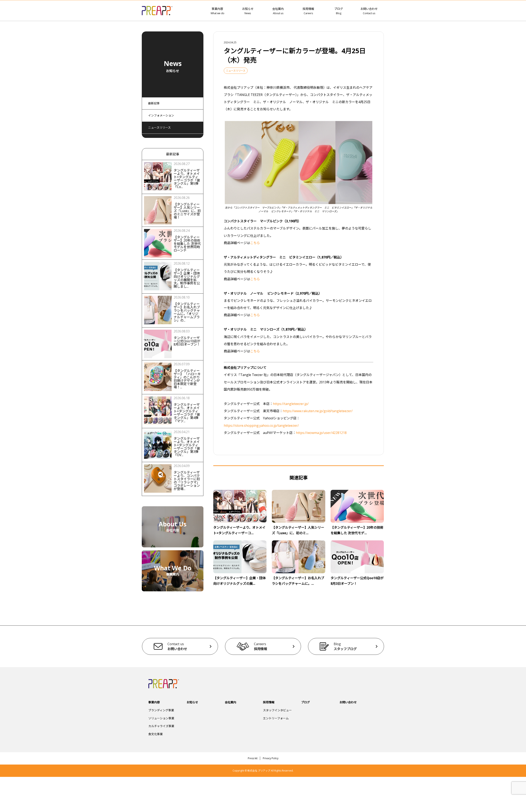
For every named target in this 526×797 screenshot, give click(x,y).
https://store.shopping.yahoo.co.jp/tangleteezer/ (261, 425)
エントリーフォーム (276, 718)
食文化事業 (155, 734)
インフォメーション (161, 115)
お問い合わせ (369, 11)
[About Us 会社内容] (172, 544)
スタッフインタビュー (277, 710)
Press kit (252, 758)
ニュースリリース (159, 127)
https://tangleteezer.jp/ (291, 403)
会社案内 (278, 11)
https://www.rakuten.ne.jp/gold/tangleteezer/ (318, 411)
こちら (255, 243)
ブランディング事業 (161, 710)
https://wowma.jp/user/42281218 (321, 432)
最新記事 (154, 103)
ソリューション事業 (161, 718)
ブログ (338, 11)
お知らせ (248, 11)
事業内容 (217, 11)
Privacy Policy (270, 758)
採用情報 (308, 11)
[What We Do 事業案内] (172, 588)
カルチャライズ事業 (161, 726)
